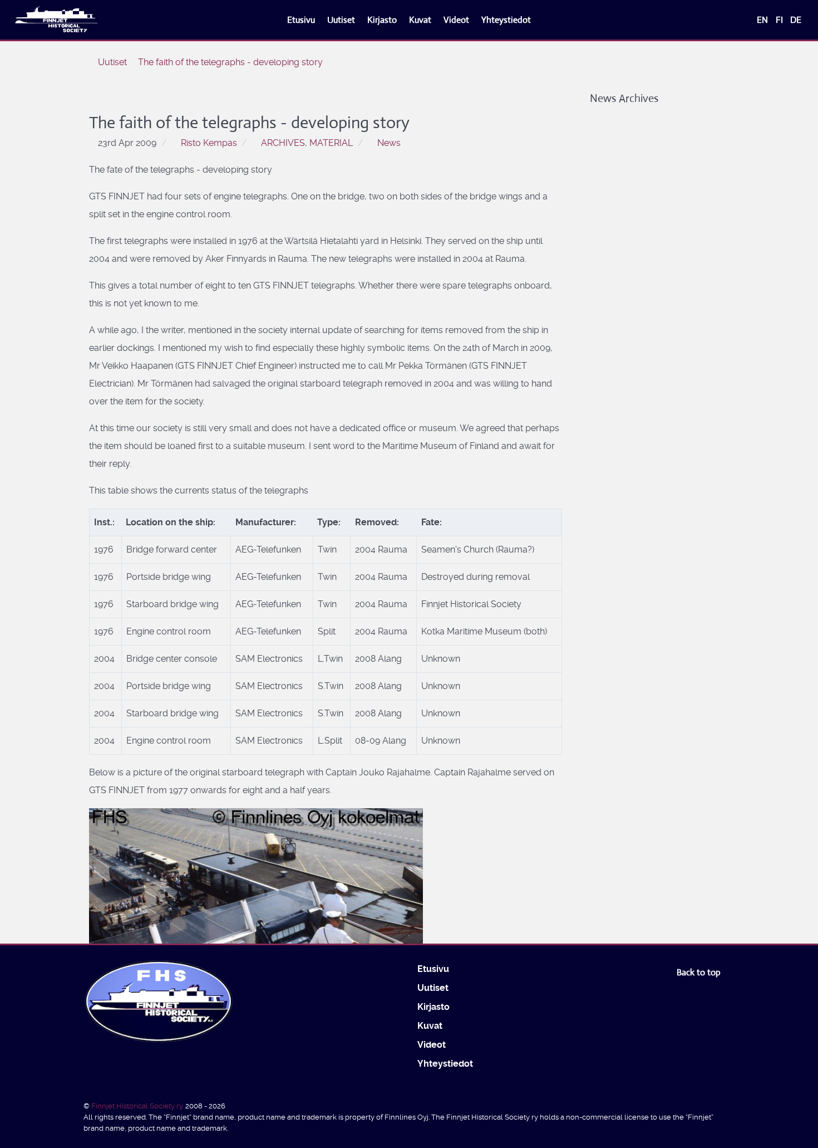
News (389, 143)
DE (795, 19)
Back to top (700, 972)
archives (283, 143)
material (331, 143)
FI (780, 19)
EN (763, 19)
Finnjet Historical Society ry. (138, 1106)
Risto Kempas (209, 143)
